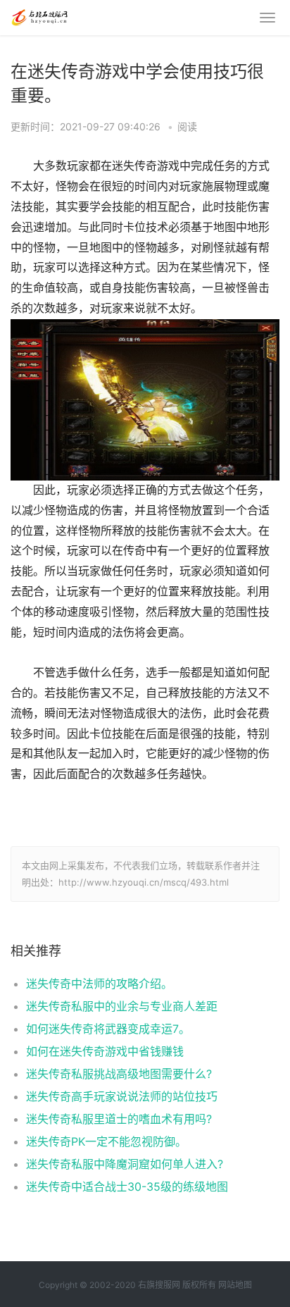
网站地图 (235, 1285)
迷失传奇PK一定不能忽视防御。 (106, 1141)
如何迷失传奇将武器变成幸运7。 (108, 1029)
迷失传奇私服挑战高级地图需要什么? (119, 1074)
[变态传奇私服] (39, 15)
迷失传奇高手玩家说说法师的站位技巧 (122, 1096)
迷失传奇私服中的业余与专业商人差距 (122, 1006)
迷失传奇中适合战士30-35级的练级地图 (127, 1186)
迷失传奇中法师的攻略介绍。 (99, 984)
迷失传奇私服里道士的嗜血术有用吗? (119, 1119)
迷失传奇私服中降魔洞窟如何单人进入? (124, 1164)
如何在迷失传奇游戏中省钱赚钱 (105, 1051)
